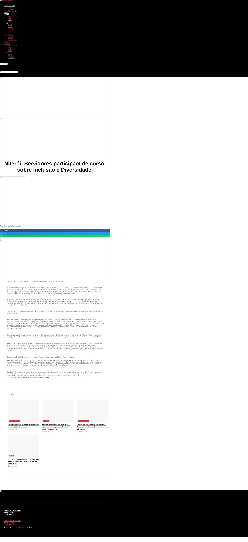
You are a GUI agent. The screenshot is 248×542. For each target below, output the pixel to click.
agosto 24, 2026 (13, 429)
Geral (6, 23)
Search (2, 70)
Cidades (7, 14)
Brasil (10, 25)
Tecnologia (11, 28)
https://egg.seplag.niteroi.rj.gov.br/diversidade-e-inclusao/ (29, 377)
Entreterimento (9, 6)
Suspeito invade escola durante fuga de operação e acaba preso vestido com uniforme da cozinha (56, 427)
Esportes (11, 9)
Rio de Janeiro (14, 421)
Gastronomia (12, 11)
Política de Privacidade (12, 511)
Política (6, 13)
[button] (29, 32)
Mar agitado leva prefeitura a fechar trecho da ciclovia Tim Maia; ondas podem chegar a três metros (92, 427)
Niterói (10, 21)
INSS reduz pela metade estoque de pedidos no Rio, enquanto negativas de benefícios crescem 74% (23, 462)
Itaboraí (10, 18)
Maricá (10, 20)
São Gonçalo (12, 16)
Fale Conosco (9, 512)
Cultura (10, 7)
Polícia (10, 27)
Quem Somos (9, 514)
